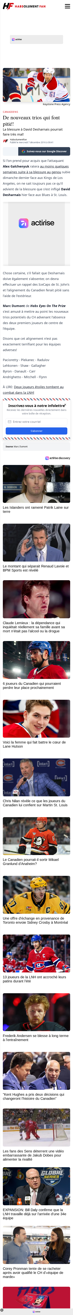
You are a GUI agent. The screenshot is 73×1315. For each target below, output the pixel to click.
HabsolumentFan (18, 139)
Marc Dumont (20, 446)
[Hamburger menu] (67, 6)
